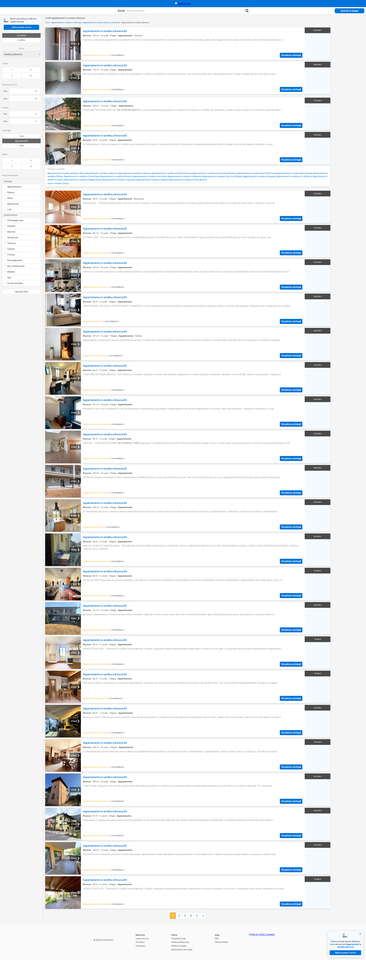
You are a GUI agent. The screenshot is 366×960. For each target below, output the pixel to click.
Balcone (11, 231)
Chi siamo (140, 942)
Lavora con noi (142, 938)
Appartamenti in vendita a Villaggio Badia (82, 180)
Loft (9, 209)
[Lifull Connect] (261, 942)
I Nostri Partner (221, 942)
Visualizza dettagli (291, 55)
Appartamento (14, 186)
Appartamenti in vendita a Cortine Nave (81, 176)
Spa (9, 277)
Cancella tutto (21, 291)
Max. (6, 98)
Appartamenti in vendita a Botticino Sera (65, 173)
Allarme (11, 271)
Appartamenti (21, 141)
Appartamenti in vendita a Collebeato (184, 176)
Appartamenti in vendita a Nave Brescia (294, 173)
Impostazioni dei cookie (181, 949)
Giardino (11, 226)
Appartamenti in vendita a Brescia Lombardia (101, 22)
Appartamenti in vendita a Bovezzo (116, 176)
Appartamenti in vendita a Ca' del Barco (294, 176)
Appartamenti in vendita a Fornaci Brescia (188, 180)
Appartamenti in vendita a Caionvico (101, 173)
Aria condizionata (15, 266)
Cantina (11, 249)
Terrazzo (11, 243)
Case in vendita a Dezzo (58, 183)
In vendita (21, 35)
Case (21, 146)
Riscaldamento (14, 260)
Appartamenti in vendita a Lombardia (66, 22)
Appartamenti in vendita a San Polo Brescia (256, 173)
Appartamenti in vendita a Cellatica (152, 180)
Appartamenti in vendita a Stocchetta (150, 176)
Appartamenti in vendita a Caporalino (119, 180)
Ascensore (12, 237)
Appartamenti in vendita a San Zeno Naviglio (222, 176)
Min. (6, 91)
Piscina (11, 254)
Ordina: (21, 48)
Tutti (21, 136)
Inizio (47, 22)
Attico (10, 198)
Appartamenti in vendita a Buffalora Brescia (172, 173)
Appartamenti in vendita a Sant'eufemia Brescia (214, 173)
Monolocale (13, 204)
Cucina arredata (15, 283)
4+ (31, 76)
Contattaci (140, 946)
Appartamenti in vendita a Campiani (259, 176)
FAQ (217, 938)
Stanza (10, 192)
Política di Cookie (178, 946)
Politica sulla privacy (180, 942)
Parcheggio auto (15, 220)
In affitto (21, 40)
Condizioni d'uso (178, 938)
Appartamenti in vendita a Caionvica (134, 173)
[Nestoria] (183, 3)
